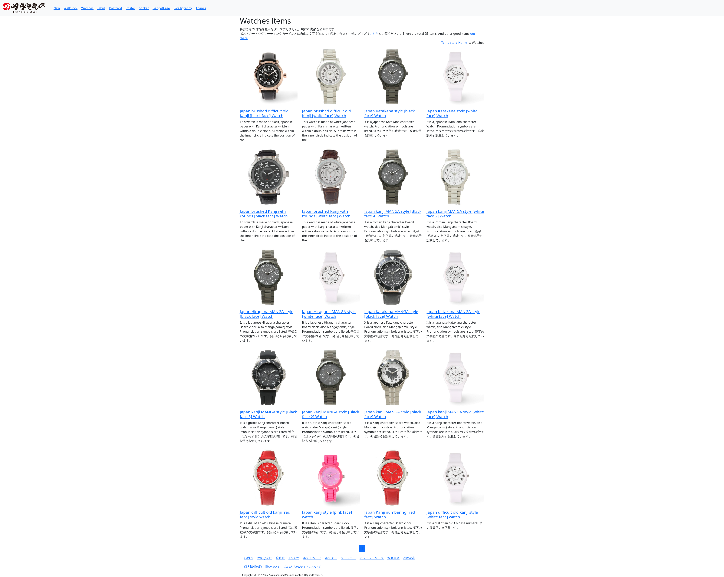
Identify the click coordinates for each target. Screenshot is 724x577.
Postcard (115, 8)
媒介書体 (393, 558)
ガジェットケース (372, 558)
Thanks (201, 8)
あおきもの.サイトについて (302, 567)
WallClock (70, 8)
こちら (374, 33)
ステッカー (348, 558)
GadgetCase (161, 8)
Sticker (144, 8)
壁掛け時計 (264, 558)
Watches (87, 8)
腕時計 (280, 558)
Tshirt (101, 8)
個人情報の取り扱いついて (262, 567)
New (57, 8)
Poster (130, 8)
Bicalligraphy (183, 8)
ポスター (331, 558)
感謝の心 (409, 558)
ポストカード (312, 558)
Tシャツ (293, 558)
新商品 (248, 558)
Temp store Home (454, 43)
